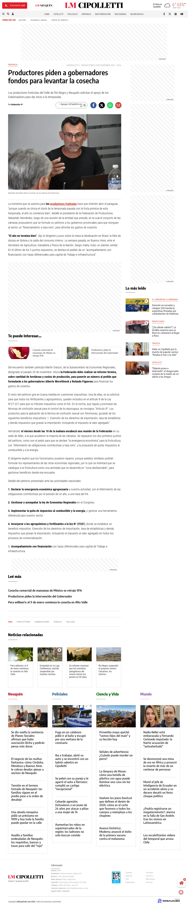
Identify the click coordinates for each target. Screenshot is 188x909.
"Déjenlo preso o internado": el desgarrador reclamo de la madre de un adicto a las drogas (165, 372)
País (127, 879)
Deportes (129, 876)
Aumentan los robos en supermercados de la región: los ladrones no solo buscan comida (70, 830)
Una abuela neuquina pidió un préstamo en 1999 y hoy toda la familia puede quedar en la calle (27, 817)
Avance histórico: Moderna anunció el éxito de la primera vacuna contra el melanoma (115, 833)
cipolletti (157, 362)
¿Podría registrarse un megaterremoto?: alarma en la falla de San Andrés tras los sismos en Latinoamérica (159, 815)
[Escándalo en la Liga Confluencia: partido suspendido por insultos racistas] (50, 654)
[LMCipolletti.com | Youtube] (182, 14)
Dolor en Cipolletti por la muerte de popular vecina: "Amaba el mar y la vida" (165, 352)
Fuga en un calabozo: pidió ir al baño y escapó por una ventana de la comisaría (70, 737)
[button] (3, 14)
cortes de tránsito (59, 20)
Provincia (86, 14)
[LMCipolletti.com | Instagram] (176, 14)
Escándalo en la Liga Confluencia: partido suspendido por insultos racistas (49, 670)
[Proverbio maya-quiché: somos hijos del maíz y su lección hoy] (116, 716)
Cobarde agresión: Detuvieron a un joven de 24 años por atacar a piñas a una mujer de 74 (72, 807)
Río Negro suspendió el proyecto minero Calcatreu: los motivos (108, 670)
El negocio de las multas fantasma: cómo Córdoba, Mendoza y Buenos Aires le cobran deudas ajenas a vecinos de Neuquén (27, 766)
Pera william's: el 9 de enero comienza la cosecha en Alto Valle (48, 602)
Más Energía (120, 14)
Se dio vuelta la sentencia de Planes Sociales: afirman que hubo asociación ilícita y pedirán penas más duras (28, 739)
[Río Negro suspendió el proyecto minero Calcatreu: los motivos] (108, 654)
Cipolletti (58, 14)
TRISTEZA (156, 343)
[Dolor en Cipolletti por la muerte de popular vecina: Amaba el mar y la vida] (137, 349)
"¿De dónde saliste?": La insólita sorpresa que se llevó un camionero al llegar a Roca (166, 331)
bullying (22, 20)
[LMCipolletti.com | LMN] (44, 5)
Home (46, 14)
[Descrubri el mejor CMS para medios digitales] (169, 903)
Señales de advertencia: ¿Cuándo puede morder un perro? (116, 755)
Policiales (73, 14)
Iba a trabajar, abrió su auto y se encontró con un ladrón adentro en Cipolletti (71, 760)
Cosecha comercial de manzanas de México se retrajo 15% (44, 353)
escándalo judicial (39, 20)
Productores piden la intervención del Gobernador (104, 351)
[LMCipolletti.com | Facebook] (165, 14)
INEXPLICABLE (158, 321)
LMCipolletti (72, 65)
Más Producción (103, 14)
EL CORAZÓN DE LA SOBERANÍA (165, 299)
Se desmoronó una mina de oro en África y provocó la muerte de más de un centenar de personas (160, 764)
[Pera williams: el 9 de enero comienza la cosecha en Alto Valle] (20, 654)
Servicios (149, 882)
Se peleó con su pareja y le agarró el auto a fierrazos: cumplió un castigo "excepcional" (71, 783)
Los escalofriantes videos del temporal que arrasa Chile (159, 838)
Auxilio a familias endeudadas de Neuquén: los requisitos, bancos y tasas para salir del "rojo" (27, 840)
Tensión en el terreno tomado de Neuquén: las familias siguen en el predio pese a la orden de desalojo (27, 792)
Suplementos (130, 882)
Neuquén (70, 622)
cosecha (57, 622)
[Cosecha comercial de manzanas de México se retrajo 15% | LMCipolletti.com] (19, 353)
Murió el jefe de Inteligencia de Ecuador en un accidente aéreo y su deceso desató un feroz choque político (160, 789)
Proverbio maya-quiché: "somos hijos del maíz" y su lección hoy (114, 735)
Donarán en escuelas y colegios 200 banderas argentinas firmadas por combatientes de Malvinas (165, 309)
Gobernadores (42, 622)
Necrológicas (136, 14)
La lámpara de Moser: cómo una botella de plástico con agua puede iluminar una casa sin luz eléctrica (114, 778)
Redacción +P (17, 104)
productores (88, 65)
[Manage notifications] (181, 892)
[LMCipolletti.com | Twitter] (170, 14)
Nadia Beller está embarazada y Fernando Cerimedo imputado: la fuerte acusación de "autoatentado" (158, 739)
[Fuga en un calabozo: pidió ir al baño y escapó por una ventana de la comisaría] (72, 716)
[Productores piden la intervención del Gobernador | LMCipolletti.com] (77, 353)
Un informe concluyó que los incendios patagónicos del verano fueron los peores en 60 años (79, 671)
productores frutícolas (63, 204)
